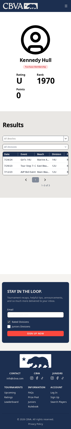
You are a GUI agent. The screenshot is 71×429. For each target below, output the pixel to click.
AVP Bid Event (28, 171)
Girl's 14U (26, 159)
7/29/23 (8, 165)
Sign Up (55, 397)
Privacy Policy (35, 424)
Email (10, 309)
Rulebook (33, 406)
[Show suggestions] (66, 138)
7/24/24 (8, 159)
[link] (26, 179)
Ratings (8, 397)
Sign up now (35, 333)
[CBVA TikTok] (42, 378)
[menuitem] (20, 6)
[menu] (31, 6)
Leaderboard (11, 401)
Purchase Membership (35, 66)
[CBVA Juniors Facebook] (57, 378)
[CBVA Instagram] (31, 378)
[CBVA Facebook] (37, 378)
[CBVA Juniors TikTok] (62, 378)
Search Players (59, 401)
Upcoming (10, 392)
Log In (54, 392)
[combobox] (33, 138)
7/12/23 (8, 171)
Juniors (32, 401)
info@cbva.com (15, 378)
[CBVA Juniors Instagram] (52, 378)
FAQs (31, 392)
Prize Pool (33, 397)
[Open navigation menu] (66, 6)
